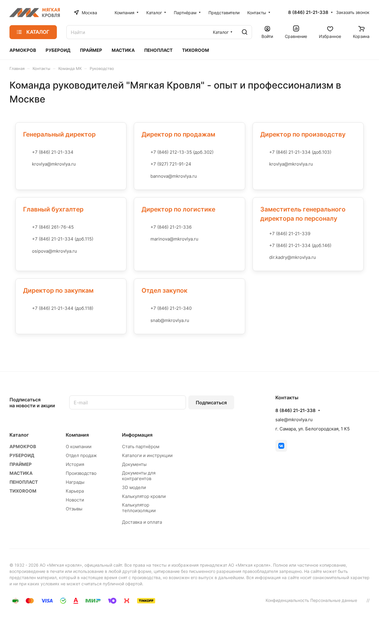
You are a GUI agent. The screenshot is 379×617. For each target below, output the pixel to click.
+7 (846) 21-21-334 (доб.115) (62, 239)
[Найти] (244, 32)
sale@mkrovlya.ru (294, 419)
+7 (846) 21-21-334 (52, 152)
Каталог (19, 435)
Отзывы (74, 509)
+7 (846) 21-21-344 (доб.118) (62, 308)
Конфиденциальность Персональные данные (311, 600)
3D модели (134, 487)
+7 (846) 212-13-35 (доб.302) (181, 152)
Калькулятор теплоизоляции (139, 507)
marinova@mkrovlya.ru (174, 239)
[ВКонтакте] (281, 446)
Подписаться (211, 403)
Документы (134, 464)
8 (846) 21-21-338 (308, 12)
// (368, 600)
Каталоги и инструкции (147, 455)
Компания (77, 435)
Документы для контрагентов (138, 475)
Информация (137, 435)
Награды (75, 482)
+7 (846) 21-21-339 (289, 233)
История (75, 464)
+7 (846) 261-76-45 (53, 227)
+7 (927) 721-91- (168, 164)
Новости (75, 500)
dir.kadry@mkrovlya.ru (292, 257)
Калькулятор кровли (144, 496)
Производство (81, 473)
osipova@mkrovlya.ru (54, 251)
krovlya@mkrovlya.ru (54, 164)
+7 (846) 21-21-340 (171, 308)
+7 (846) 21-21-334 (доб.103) (300, 152)
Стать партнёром (140, 446)
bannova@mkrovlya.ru (173, 176)
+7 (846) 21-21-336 (171, 227)
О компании (78, 446)
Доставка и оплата (142, 522)
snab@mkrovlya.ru (169, 320)
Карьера (75, 491)
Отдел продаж (81, 455)
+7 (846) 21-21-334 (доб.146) (300, 245)
